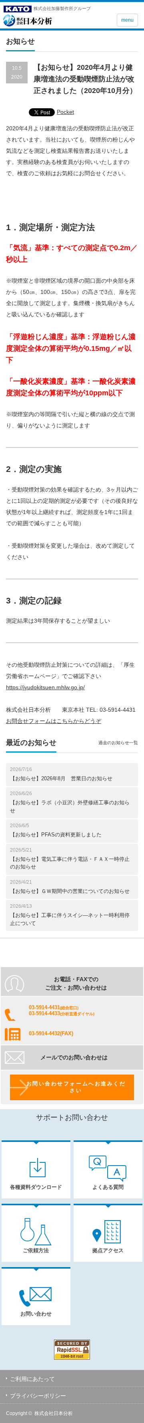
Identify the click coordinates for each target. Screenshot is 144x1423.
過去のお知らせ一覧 (118, 742)
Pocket (65, 112)
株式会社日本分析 (53, 1413)
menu (127, 20)
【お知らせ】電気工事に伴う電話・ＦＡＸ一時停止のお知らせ (70, 863)
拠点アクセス (108, 1250)
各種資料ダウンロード (36, 1187)
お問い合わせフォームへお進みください (76, 1087)
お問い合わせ (36, 1314)
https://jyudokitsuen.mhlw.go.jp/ (45, 687)
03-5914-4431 (44, 1007)
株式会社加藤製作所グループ (62, 8)
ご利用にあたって (32, 1379)
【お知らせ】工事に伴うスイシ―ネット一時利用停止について (70, 919)
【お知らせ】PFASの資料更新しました (56, 835)
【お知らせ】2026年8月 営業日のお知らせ (61, 778)
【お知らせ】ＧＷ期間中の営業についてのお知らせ (70, 891)
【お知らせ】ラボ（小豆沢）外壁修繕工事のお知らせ (70, 807)
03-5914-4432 (44, 1033)
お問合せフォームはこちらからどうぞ (53, 721)
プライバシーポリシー (38, 1396)
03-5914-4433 (44, 1013)
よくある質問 (108, 1187)
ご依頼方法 (36, 1250)
